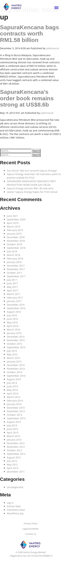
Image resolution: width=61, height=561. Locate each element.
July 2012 (12, 461)
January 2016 (14, 333)
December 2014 (16, 365)
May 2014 (12, 390)
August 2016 (14, 311)
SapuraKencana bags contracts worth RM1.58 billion (29, 33)
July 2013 (12, 425)
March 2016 (13, 329)
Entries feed (14, 506)
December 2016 (16, 304)
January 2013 (14, 439)
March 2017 (13, 294)
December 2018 (16, 237)
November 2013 (16, 411)
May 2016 (12, 322)
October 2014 (14, 372)
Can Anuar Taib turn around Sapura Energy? (32, 170)
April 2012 (12, 468)
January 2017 (14, 301)
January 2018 (14, 262)
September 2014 (16, 375)
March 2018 (13, 255)
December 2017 (16, 265)
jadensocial (52, 48)
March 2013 (13, 436)
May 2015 (12, 354)
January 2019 (14, 233)
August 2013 (14, 421)
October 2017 (14, 272)
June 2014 (12, 386)
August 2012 (14, 457)
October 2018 (14, 244)
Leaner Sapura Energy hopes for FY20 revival (32, 191)
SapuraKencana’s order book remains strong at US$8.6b (27, 98)
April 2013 (12, 432)
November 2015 (16, 340)
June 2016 (12, 318)
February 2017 (15, 297)
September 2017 (16, 276)
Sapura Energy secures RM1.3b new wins (30, 188)
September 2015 (16, 347)
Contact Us (30, 533)
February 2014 (15, 400)
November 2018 (16, 240)
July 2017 (12, 279)
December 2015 (16, 336)
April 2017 (12, 290)
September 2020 (16, 219)
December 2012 (16, 443)
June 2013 (12, 429)
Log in (10, 502)
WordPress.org (15, 513)
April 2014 (12, 393)
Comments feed (16, 509)
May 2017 (12, 287)
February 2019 (15, 230)
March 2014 (13, 397)
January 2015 (14, 361)
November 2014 (16, 368)
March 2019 (13, 226)
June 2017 (12, 283)
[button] (36, 151)
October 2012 (14, 450)
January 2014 (14, 404)
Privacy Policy (30, 523)
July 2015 (12, 350)
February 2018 (15, 258)
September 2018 (16, 247)
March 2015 (13, 358)
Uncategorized (15, 487)
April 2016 (12, 326)
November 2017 (16, 269)
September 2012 (16, 453)
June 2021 (12, 215)
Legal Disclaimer (31, 528)
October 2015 (14, 343)
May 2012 (12, 464)
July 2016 (12, 315)
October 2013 (14, 414)
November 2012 (16, 446)
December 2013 (16, 407)
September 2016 (16, 308)
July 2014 (12, 382)
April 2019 (12, 223)
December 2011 (16, 471)
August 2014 (14, 379)
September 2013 (16, 418)
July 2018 (12, 251)
